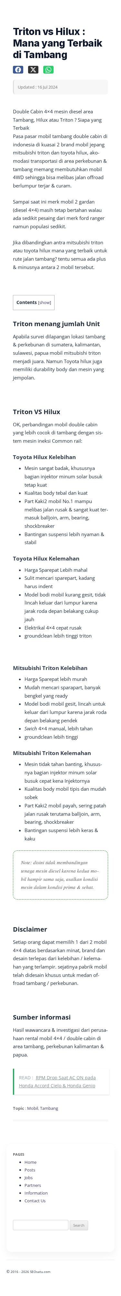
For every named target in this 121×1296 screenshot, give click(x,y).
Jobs (29, 1177)
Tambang (49, 1108)
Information (36, 1193)
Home (30, 1162)
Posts (30, 1170)
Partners (33, 1185)
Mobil (32, 1108)
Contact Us (35, 1201)
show (44, 302)
